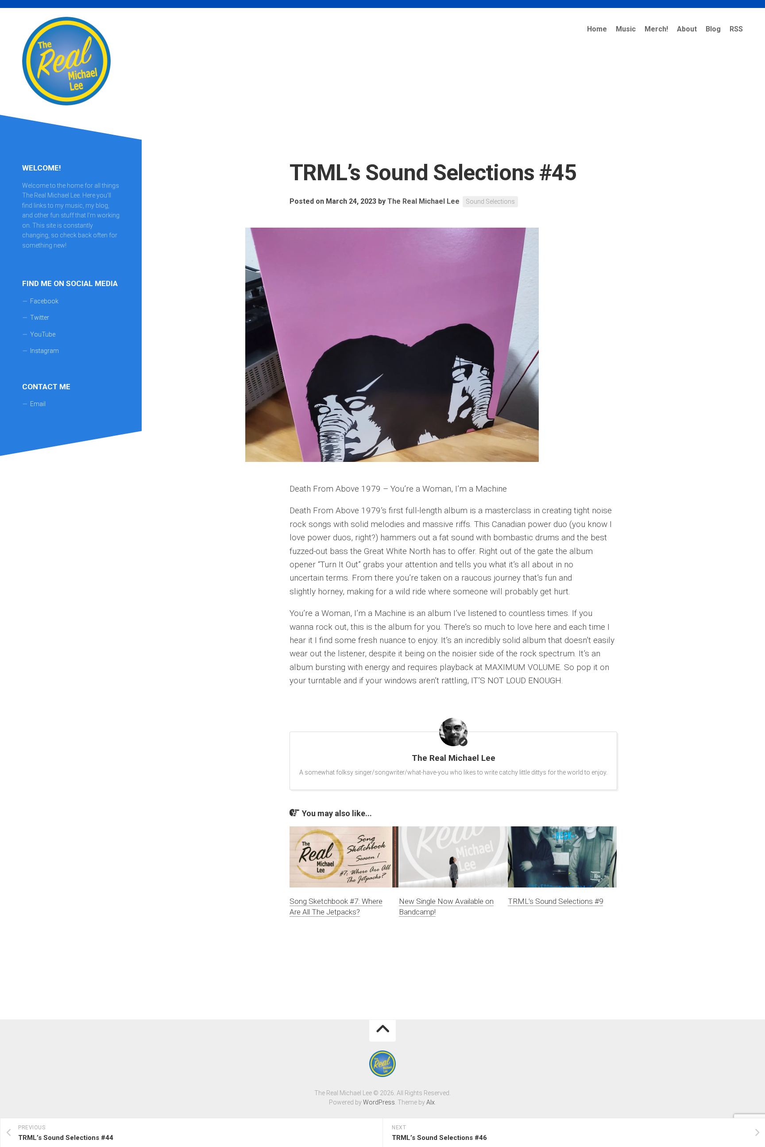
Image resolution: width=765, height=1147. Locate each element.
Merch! (656, 29)
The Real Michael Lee (423, 201)
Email (38, 403)
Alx (430, 1102)
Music (626, 29)
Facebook (44, 301)
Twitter (39, 317)
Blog (713, 29)
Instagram (44, 350)
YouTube (42, 334)
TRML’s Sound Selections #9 (555, 901)
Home (597, 29)
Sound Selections (490, 201)
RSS (736, 29)
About (687, 29)
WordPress (379, 1102)
